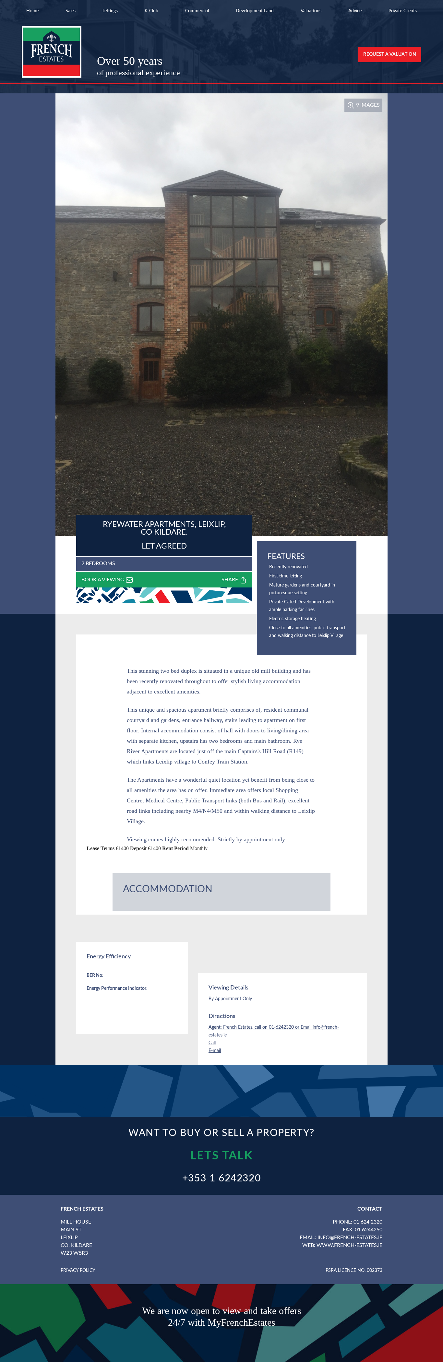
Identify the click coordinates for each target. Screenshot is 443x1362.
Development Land (255, 11)
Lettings (110, 11)
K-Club (151, 11)
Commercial (197, 11)
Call (212, 1043)
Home (32, 11)
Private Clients (403, 11)
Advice (355, 11)
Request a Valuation (389, 54)
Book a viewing (103, 579)
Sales (71, 11)
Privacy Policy (78, 1270)
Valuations (311, 11)
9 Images (367, 105)
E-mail (215, 1050)
